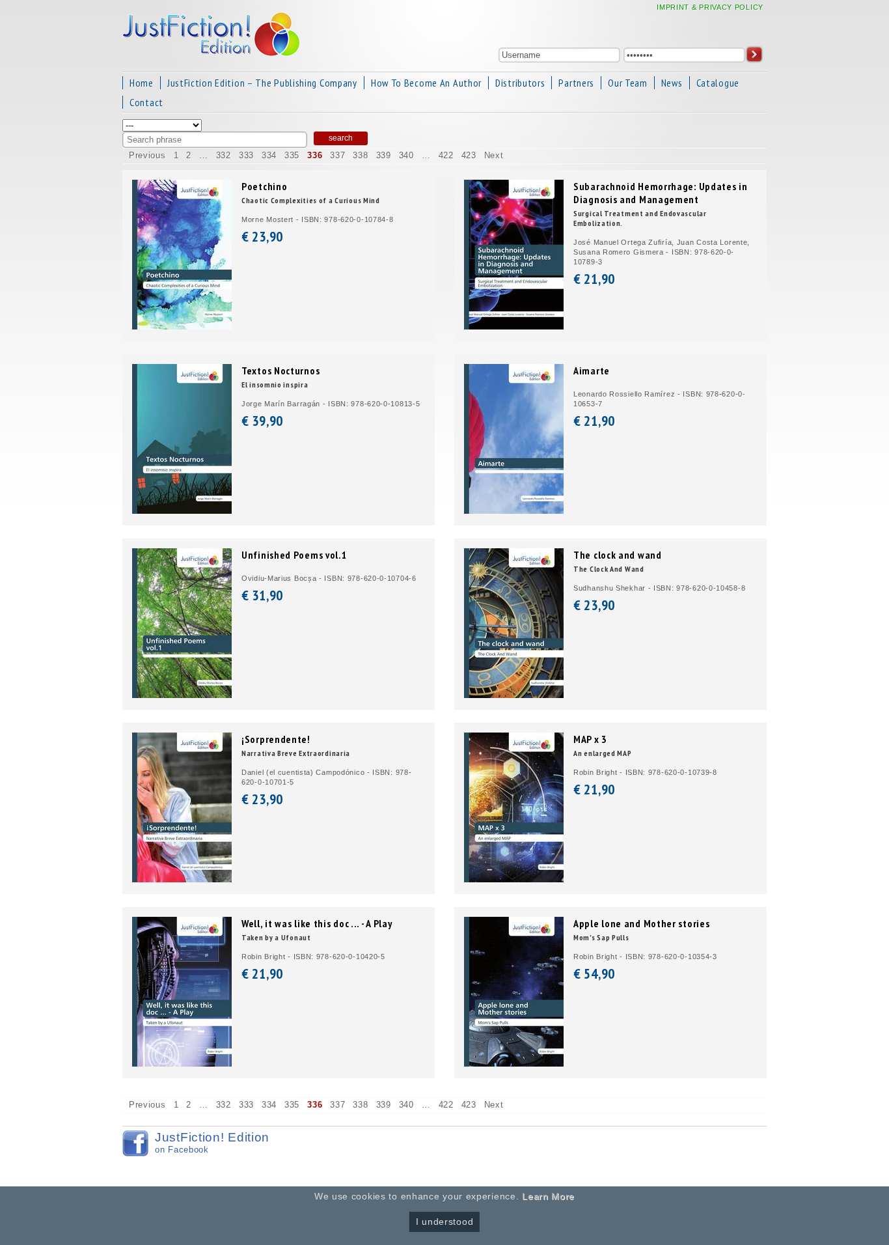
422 (446, 155)
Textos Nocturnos (280, 370)
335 (291, 155)
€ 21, (594, 279)
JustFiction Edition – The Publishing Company (262, 82)
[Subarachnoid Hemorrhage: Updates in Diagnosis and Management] (514, 326)
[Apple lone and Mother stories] (514, 1064)
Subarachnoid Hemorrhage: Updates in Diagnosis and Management (660, 193)
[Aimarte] (514, 511)
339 (383, 155)
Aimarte (591, 370)
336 (314, 155)
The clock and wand (617, 554)
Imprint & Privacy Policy (710, 7)
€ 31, (262, 595)
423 (468, 155)
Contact (146, 102)
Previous (147, 155)
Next (494, 155)
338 (360, 155)
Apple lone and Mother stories (641, 923)
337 (337, 155)
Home (142, 82)
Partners (576, 82)
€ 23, (262, 236)
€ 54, (594, 973)
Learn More (548, 1196)
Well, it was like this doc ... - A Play (316, 923)
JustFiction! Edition (212, 1142)
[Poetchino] (182, 326)
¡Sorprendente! (275, 739)
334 (269, 155)
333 (246, 155)
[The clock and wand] (514, 695)
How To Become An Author (426, 82)
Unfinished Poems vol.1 (294, 554)
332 (223, 155)
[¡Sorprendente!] (182, 879)
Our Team (628, 82)
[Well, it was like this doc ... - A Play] (182, 1064)
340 (406, 155)
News (672, 82)
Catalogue (717, 82)
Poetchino (264, 186)
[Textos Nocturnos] (182, 511)
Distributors (520, 82)
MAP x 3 (590, 739)
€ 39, (262, 421)
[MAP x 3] (514, 879)
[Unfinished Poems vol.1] (182, 695)
